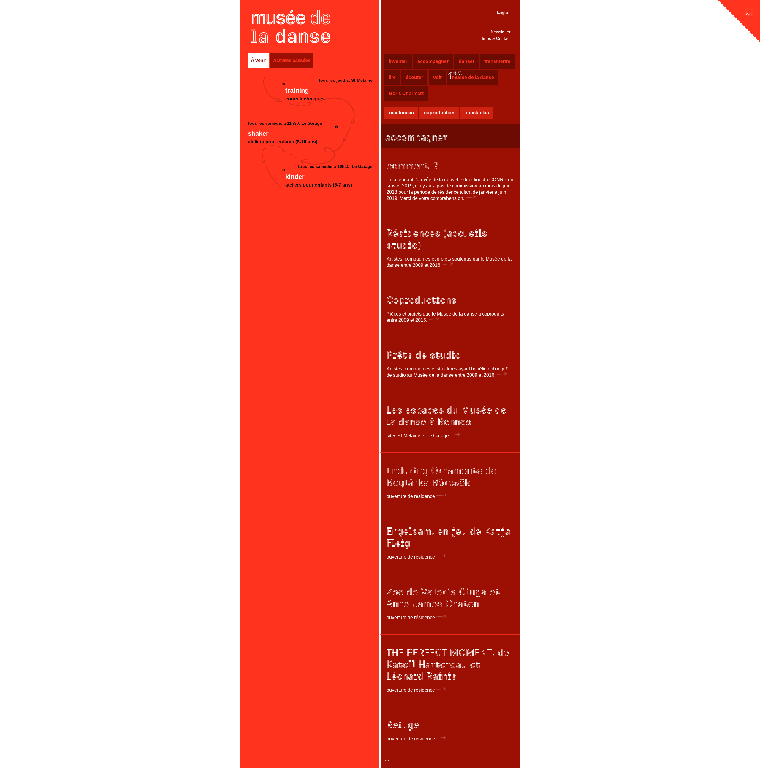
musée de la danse (470, 78)
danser (466, 61)
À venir (258, 60)
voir (437, 77)
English (504, 12)
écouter (414, 77)
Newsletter (501, 31)
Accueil (290, 27)
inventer (398, 61)
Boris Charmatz (406, 93)
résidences (401, 112)
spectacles (477, 112)
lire (392, 77)
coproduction (439, 112)
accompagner (433, 61)
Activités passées (292, 60)
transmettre (497, 61)
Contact (496, 38)
